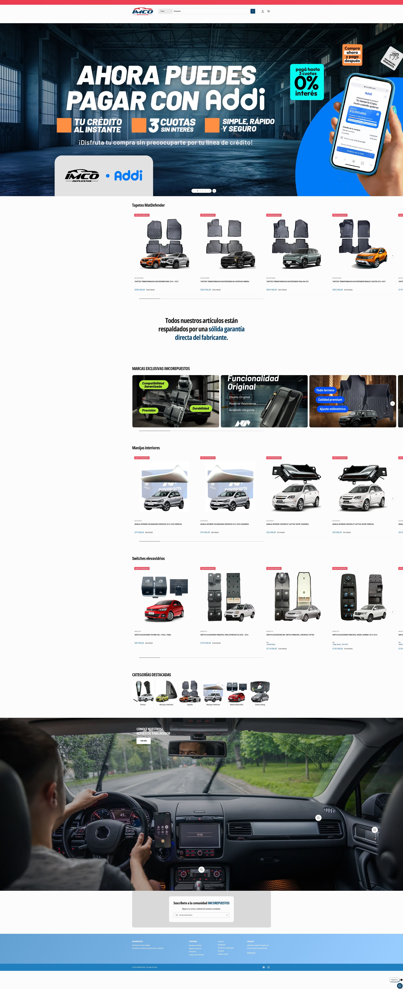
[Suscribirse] (227, 915)
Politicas (221, 942)
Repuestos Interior (193, 20)
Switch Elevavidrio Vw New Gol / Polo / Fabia (153, 635)
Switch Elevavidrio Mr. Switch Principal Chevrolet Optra (290, 635)
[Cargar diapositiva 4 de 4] (205, 191)
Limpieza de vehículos (222, 20)
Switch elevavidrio (236, 705)
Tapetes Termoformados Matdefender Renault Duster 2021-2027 (359, 281)
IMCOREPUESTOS (140, 967)
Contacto (221, 951)
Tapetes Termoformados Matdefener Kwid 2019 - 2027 (157, 281)
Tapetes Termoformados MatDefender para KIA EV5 (287, 281)
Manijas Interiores (213, 705)
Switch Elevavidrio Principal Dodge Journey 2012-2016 (354, 635)
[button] (268, 11)
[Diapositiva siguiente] (209, 191)
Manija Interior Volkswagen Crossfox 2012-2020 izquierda (224, 524)
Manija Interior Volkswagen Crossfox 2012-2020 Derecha (158, 524)
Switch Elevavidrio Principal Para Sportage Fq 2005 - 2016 (224, 635)
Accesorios (207, 20)
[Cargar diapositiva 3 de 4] (203, 191)
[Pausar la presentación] (214, 191)
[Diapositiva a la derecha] (392, 255)
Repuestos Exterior (176, 20)
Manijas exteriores (166, 705)
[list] (201, 401)
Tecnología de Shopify (151, 967)
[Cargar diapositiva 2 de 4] (200, 191)
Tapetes (190, 705)
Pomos (143, 705)
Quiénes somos (223, 954)
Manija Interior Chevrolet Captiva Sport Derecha (353, 524)
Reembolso (221, 945)
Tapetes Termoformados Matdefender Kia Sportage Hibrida (224, 281)
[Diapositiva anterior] (193, 191)
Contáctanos (251, 953)
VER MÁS (143, 741)
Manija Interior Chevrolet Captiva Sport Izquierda (287, 524)
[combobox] (214, 11)
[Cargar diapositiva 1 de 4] (197, 191)
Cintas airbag (260, 705)
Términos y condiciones (226, 948)
